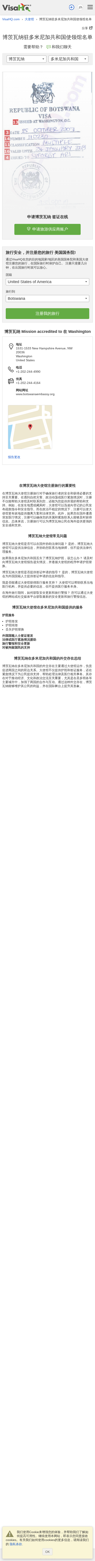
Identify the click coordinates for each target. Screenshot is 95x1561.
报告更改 (14, 457)
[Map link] (30, 427)
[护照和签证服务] (16, 7)
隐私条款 (16, 1544)
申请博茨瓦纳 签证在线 (47, 217)
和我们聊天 (62, 47)
